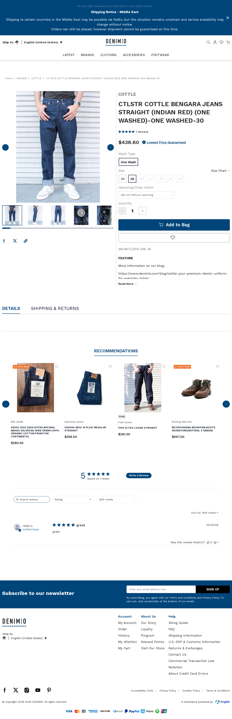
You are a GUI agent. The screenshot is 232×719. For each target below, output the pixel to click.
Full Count (125, 422)
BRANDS (87, 55)
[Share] (26, 241)
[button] (215, 42)
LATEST (68, 55)
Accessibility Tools (142, 690)
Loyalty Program (147, 632)
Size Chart (219, 170)
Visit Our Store (152, 648)
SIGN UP (212, 589)
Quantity (125, 203)
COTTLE (127, 94)
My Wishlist (127, 642)
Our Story (148, 623)
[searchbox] (32, 499)
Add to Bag (178, 224)
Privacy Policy (211, 597)
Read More (126, 283)
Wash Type (126, 154)
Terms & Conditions (218, 690)
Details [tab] (11, 308)
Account (125, 616)
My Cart (124, 648)
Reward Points (152, 642)
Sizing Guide (178, 623)
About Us (148, 616)
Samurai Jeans (74, 421)
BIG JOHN (17, 421)
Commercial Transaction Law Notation (192, 664)
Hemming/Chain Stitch (136, 187)
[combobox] (146, 195)
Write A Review (138, 475)
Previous (5, 148)
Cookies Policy (191, 690)
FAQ (172, 629)
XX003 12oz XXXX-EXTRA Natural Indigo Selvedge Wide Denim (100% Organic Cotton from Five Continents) (35, 432)
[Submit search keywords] (208, 42)
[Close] (227, 17)
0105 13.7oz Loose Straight (137, 427)
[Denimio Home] (116, 42)
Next (110, 148)
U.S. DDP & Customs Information (195, 642)
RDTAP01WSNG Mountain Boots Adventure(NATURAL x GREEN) (193, 429)
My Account (127, 623)
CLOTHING (108, 55)
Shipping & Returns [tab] (55, 308)
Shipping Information (185, 635)
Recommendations (116, 350)
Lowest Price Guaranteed (166, 142)
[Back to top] (224, 697)
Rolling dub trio (182, 421)
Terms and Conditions (183, 597)
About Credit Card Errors (188, 673)
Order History (124, 632)
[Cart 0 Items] (228, 42)
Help (172, 616)
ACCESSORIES (134, 55)
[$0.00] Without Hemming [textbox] (137, 194)
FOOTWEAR (160, 55)
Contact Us (178, 654)
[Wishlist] (56, 366)
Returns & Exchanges (186, 648)
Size (121, 170)
